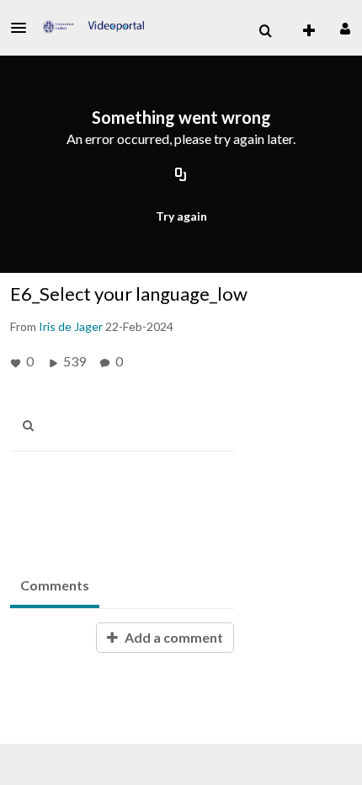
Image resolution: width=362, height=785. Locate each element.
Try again (181, 216)
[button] (23, 28)
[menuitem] (265, 31)
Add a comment (172, 637)
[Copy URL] (181, 175)
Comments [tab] (54, 585)
